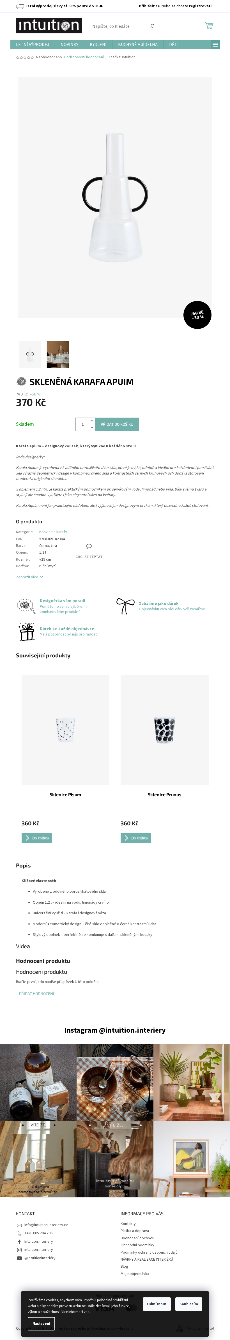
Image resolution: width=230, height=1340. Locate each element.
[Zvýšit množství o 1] (92, 421)
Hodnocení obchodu (137, 1238)
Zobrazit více (27, 577)
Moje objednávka (135, 1274)
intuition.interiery (38, 1249)
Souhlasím (189, 1304)
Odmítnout (157, 1304)
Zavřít (97, 527)
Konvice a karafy (53, 532)
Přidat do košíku (117, 424)
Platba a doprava (135, 1231)
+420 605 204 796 (38, 1233)
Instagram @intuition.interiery (115, 1030)
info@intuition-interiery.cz (46, 1225)
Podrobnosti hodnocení (84, 57)
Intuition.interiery (38, 1241)
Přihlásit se (149, 6)
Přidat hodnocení (36, 993)
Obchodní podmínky (137, 1245)
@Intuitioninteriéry (40, 1258)
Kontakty (128, 1224)
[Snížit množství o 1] (92, 427)
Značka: (121, 57)
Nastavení (41, 1323)
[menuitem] (32, 44)
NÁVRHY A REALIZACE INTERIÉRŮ (147, 1259)
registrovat (200, 6)
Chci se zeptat (89, 557)
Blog (124, 1266)
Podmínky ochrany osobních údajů (149, 1252)
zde (86, 1311)
